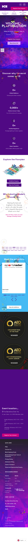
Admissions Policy (9, 525)
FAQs (6, 446)
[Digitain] (14, 276)
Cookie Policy (8, 523)
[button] (3, 247)
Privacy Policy (9, 459)
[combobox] (22, 540)
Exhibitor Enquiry (14, 181)
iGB (16, 478)
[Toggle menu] (24, 4)
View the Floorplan (14, 185)
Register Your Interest (19, 8)
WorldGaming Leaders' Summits (9, 484)
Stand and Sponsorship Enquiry (13, 467)
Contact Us (8, 449)
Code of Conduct (10, 464)
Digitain (5, 289)
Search (20, 4)
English (21, 540)
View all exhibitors (14, 307)
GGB (16, 484)
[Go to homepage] (4, 6)
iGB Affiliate (7, 478)
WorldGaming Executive (8, 491)
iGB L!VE (7, 481)
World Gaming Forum (10, 452)
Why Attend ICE (14, 43)
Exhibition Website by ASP (17, 521)
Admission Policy (9, 462)
